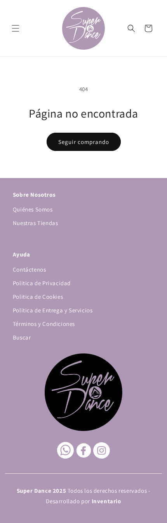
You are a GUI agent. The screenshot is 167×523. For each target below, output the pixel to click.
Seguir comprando (83, 141)
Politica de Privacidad (42, 283)
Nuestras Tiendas (35, 223)
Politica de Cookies (38, 296)
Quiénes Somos (33, 209)
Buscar (22, 337)
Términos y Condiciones (44, 323)
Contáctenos (29, 269)
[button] (15, 28)
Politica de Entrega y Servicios (53, 310)
